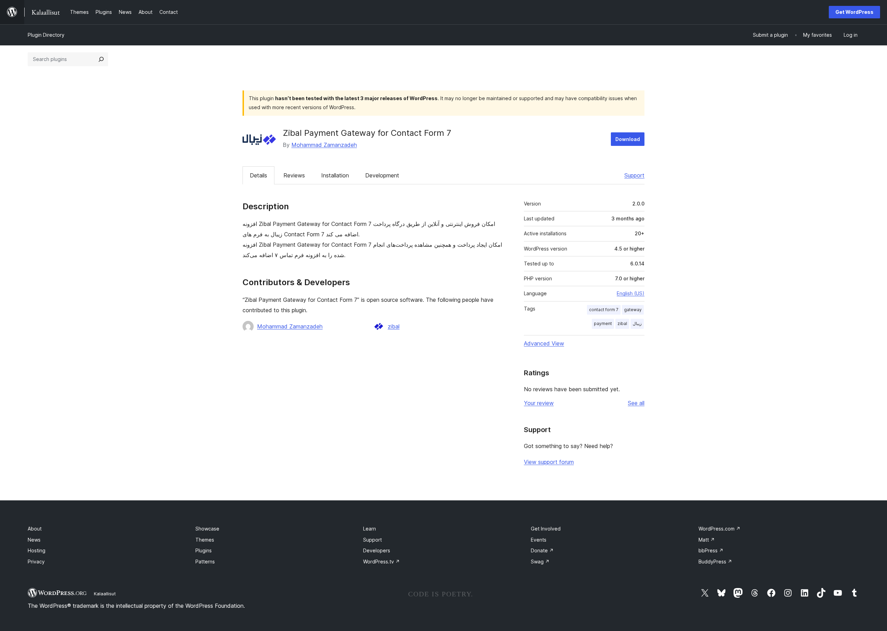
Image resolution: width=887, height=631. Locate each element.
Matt (707, 540)
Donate (542, 550)
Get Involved (546, 529)
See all (636, 403)
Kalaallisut (105, 593)
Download (627, 139)
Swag (540, 561)
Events (538, 540)
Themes (204, 540)
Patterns (205, 561)
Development (382, 175)
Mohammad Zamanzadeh (324, 144)
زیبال (637, 323)
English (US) (630, 293)
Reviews (294, 175)
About (35, 529)
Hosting (36, 550)
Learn (369, 529)
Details (258, 175)
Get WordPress (854, 12)
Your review (539, 403)
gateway (633, 309)
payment (603, 323)
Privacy (36, 561)
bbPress (711, 550)
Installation (335, 175)
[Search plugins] (101, 59)
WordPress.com (719, 529)
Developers (376, 550)
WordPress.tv (381, 561)
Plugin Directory (46, 35)
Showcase (207, 529)
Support (634, 175)
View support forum (549, 461)
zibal (393, 326)
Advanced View (544, 343)
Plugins (203, 550)
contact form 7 (603, 309)
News (34, 540)
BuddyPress (715, 561)
